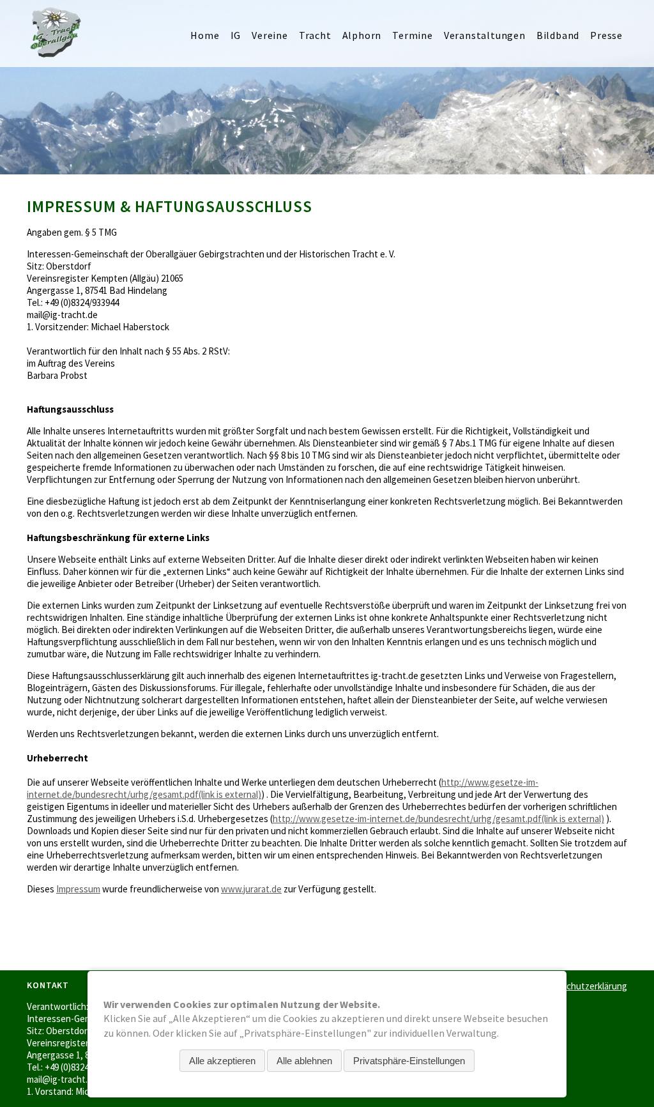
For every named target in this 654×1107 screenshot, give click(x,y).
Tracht (315, 35)
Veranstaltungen (485, 35)
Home (204, 35)
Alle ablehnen (304, 1060)
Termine (412, 35)
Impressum (78, 889)
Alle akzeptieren (222, 1060)
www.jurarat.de (251, 889)
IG (236, 35)
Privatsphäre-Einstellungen (409, 1060)
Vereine (270, 35)
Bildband (557, 35)
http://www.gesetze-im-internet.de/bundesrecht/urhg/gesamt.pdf (438, 819)
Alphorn (362, 35)
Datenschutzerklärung (582, 986)
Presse (606, 35)
